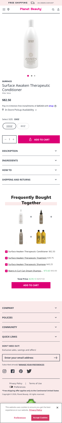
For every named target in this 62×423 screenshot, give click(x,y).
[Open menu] (4, 9)
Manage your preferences (31, 364)
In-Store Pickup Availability (19, 109)
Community (9, 327)
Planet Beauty (22, 394)
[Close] (57, 407)
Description (10, 150)
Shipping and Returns (16, 179)
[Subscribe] (55, 358)
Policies (7, 317)
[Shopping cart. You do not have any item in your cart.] (58, 10)
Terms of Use (35, 383)
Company (8, 308)
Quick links (9, 336)
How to (7, 170)
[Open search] (53, 9)
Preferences (20, 387)
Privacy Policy (15, 383)
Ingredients (10, 160)
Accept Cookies (40, 417)
